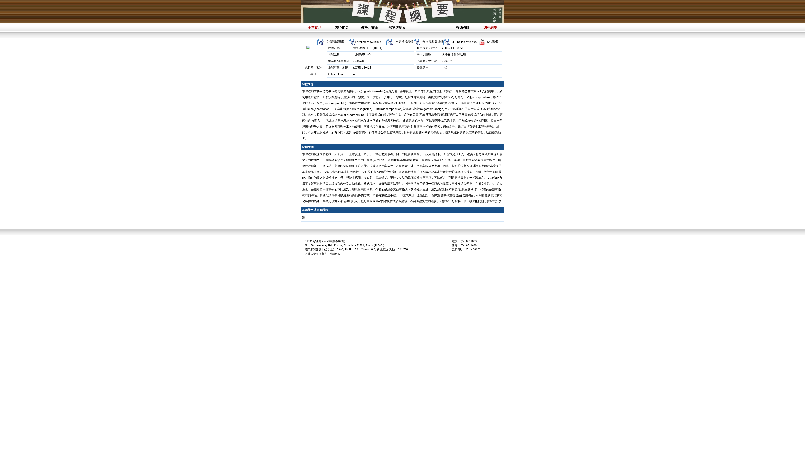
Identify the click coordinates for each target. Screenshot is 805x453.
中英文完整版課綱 (431, 41)
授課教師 (463, 27)
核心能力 (342, 27)
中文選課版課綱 (333, 41)
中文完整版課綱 (403, 41)
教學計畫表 (369, 27)
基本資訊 (314, 27)
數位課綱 (492, 41)
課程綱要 (490, 27)
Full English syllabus (463, 41)
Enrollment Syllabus (368, 41)
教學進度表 (397, 27)
